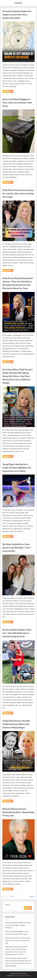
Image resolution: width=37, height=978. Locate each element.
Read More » (8, 91)
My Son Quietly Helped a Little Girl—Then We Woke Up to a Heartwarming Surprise (16, 633)
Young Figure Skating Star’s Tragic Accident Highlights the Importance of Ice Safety (16, 467)
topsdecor (18, 3)
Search (7, 905)
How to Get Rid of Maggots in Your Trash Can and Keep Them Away (17, 102)
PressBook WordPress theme (22, 975)
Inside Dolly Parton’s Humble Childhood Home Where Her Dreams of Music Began (16, 724)
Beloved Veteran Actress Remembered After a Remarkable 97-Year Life (18, 812)
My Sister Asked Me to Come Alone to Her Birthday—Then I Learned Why (16, 547)
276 (12, 896)
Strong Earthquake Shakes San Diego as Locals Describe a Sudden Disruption (16, 14)
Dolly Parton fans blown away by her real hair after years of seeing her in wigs (17, 193)
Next (31, 896)
